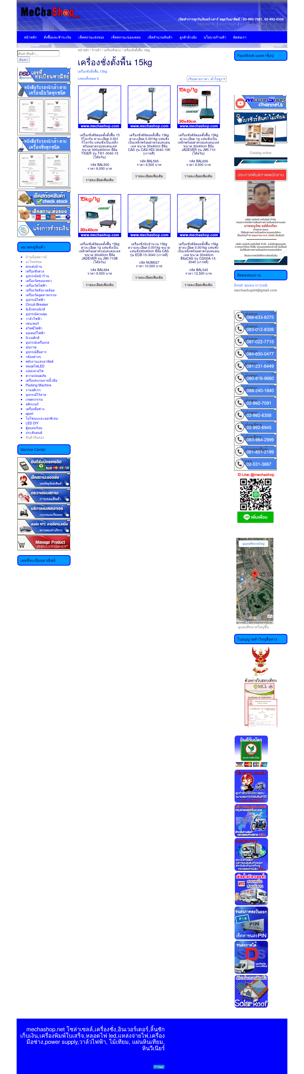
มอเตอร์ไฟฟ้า (35, 332)
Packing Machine (38, 385)
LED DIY (32, 423)
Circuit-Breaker (37, 304)
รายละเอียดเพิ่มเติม (100, 179)
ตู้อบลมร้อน (34, 427)
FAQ (262, 23)
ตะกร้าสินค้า (228, 23)
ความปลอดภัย (36, 375)
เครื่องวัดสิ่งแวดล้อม (40, 290)
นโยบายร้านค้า (215, 37)
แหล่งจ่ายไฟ (34, 370)
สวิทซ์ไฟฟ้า (34, 328)
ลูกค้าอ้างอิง (188, 37)
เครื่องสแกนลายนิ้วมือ (41, 380)
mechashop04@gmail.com (255, 290)
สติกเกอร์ (32, 404)
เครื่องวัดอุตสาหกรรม (41, 294)
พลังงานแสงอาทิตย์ (39, 361)
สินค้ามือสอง (35, 437)
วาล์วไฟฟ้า (34, 318)
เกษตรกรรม (34, 399)
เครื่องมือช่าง (35, 408)
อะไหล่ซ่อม (34, 261)
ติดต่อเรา (240, 37)
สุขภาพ (31, 347)
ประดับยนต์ (34, 432)
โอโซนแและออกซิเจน (42, 418)
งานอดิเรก (33, 389)
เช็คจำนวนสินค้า (160, 37)
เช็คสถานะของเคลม (126, 37)
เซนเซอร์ (32, 323)
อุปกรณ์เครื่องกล (37, 342)
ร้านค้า (96, 50)
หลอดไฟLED (35, 366)
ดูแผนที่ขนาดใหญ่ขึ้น (251, 626)
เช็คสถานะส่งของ (91, 37)
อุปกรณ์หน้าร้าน (37, 275)
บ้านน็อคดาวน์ (36, 256)
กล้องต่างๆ (33, 356)
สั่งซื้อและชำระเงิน (57, 37)
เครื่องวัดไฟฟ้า (36, 285)
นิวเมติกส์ (32, 337)
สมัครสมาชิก (206, 23)
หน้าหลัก (30, 37)
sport (29, 413)
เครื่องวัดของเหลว (39, 280)
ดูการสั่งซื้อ (248, 23)
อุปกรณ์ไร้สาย (36, 394)
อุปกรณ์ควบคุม (36, 313)
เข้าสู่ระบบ (276, 23)
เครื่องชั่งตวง (35, 271)
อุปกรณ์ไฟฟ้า (35, 299)
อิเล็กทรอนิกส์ (35, 309)
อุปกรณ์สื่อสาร (36, 351)
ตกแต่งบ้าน (34, 266)
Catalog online (260, 152)
